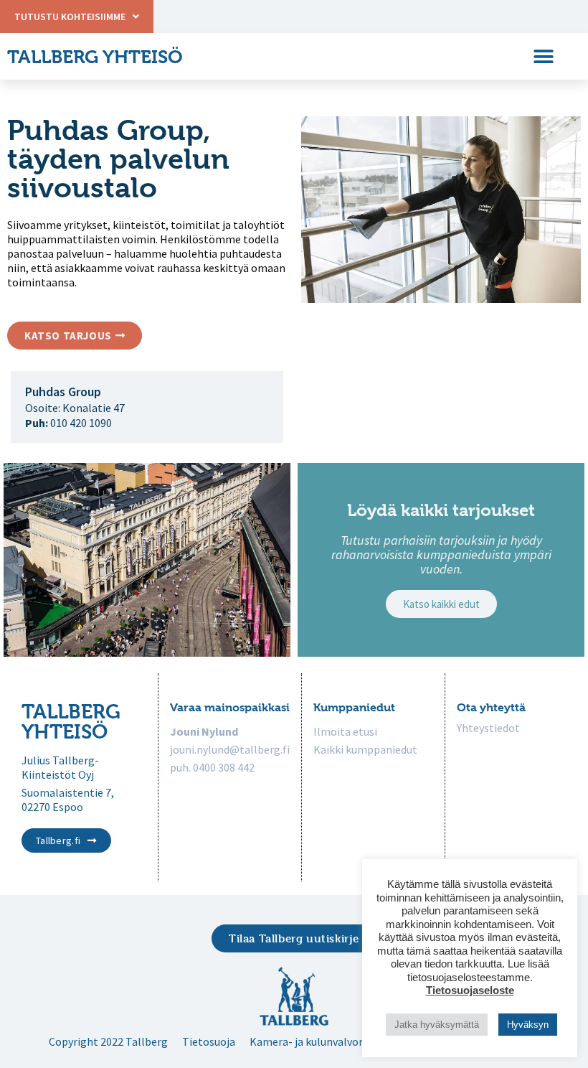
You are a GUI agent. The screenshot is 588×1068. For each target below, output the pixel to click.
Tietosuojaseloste (470, 990)
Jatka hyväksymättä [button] (436, 1024)
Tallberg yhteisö (95, 56)
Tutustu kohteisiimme (69, 16)
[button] (543, 56)
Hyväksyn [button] (528, 1024)
